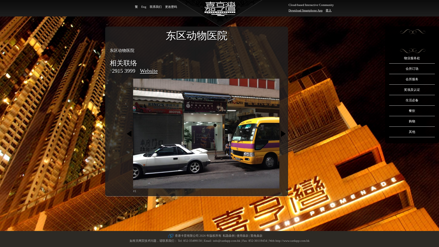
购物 (412, 121)
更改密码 (171, 6)
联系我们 (156, 6)
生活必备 (412, 100)
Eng (143, 6)
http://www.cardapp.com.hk (293, 240)
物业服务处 (412, 58)
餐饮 (412, 111)
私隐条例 (229, 235)
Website (149, 71)
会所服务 (412, 79)
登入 (329, 10)
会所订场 (412, 68)
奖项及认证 (412, 89)
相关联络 (123, 63)
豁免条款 (256, 235)
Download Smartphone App (306, 10)
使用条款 (243, 235)
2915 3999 (123, 71)
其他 (412, 132)
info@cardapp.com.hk (227, 240)
